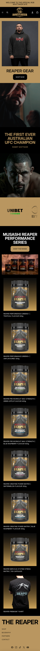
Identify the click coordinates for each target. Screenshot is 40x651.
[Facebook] (12, 647)
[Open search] (7, 12)
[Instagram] (16, 647)
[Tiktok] (20, 647)
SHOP (4, 629)
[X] (24, 647)
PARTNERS (6, 636)
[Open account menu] (32, 12)
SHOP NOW (20, 77)
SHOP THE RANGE (20, 249)
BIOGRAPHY (6, 632)
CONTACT (5, 639)
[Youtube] (27, 647)
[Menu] (2, 12)
